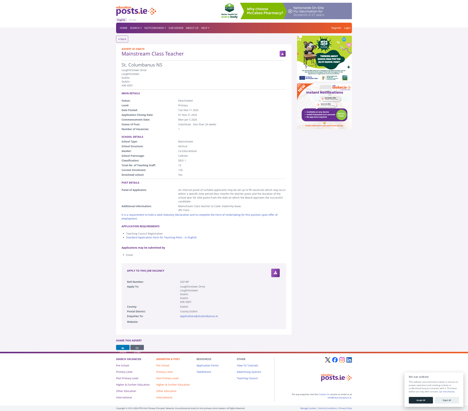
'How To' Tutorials (247, 365)
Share (123, 347)
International (124, 397)
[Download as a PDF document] (283, 54)
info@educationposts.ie (339, 397)
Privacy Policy (345, 408)
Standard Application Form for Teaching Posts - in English (161, 237)
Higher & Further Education (133, 384)
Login (347, 28)
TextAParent (204, 372)
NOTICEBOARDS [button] (154, 28)
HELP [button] (204, 28)
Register (336, 28)
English (121, 19)
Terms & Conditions (327, 408)
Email (137, 347)
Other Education (126, 391)
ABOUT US (192, 28)
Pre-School (122, 365)
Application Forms (208, 365)
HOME (123, 28)
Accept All (420, 400)
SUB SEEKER (176, 28)
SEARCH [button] (135, 28)
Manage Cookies (308, 408)
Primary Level (124, 372)
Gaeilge (133, 19)
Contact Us (324, 394)
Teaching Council (247, 378)
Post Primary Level (127, 378)
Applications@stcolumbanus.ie (199, 316)
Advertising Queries (249, 372)
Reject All (447, 400)
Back (123, 39)
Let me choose (446, 391)
